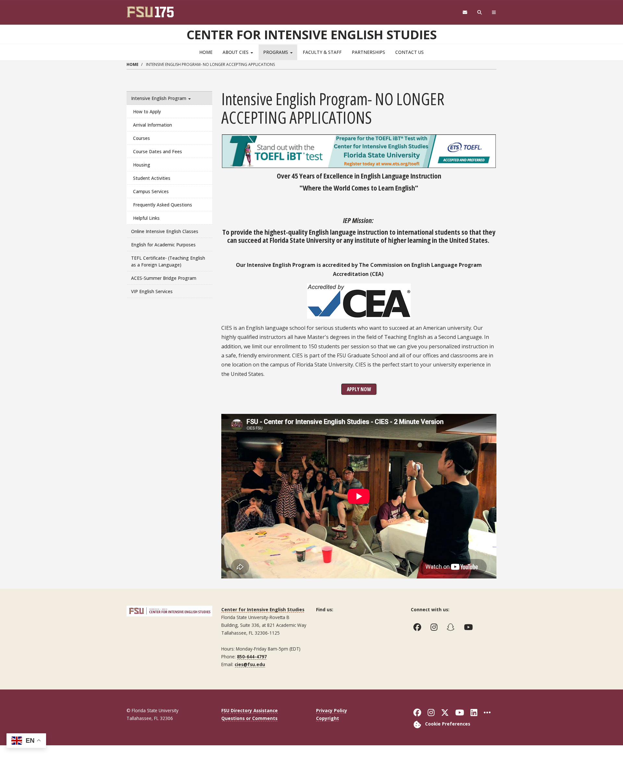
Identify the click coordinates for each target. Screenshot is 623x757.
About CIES (236, 52)
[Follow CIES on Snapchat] (452, 627)
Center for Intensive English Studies (312, 34)
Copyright (327, 718)
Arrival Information (152, 125)
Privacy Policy (331, 710)
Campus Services (151, 191)
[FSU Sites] (494, 12)
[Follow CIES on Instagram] (435, 627)
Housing (141, 165)
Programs (276, 52)
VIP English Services (152, 291)
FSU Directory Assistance (249, 710)
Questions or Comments (249, 718)
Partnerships (368, 52)
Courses (141, 138)
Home (206, 52)
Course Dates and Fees (157, 151)
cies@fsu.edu (250, 664)
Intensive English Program (159, 98)
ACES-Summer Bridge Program (163, 278)
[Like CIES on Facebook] (418, 627)
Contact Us (409, 52)
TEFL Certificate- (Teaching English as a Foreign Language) (168, 261)
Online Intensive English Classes (164, 231)
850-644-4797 (252, 656)
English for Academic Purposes (163, 245)
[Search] (479, 12)
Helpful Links (146, 218)
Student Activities (151, 178)
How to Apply (147, 111)
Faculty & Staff (322, 52)
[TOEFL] (358, 150)
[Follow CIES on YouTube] (470, 627)
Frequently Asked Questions (162, 205)
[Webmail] (464, 12)
